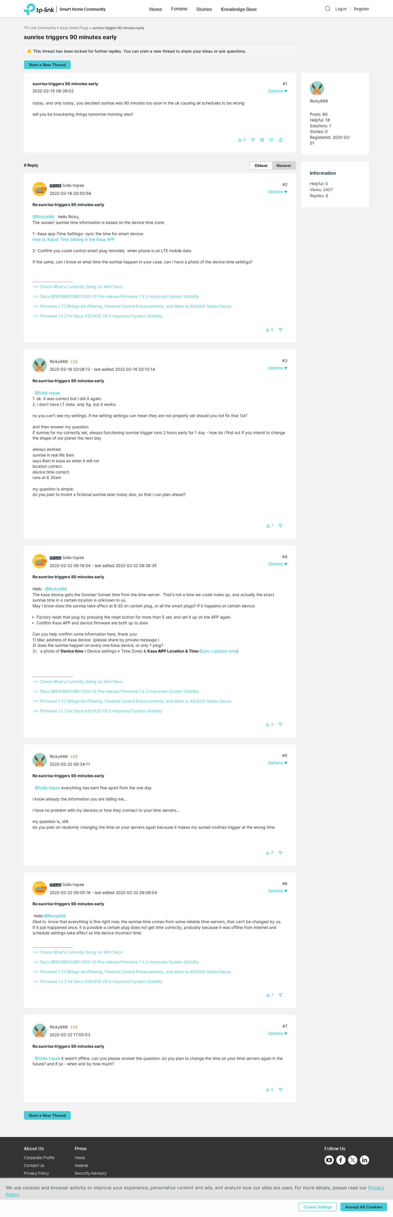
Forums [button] (179, 8)
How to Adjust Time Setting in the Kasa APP (74, 239)
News (80, 1157)
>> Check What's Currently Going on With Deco (78, 286)
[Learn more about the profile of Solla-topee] (41, 188)
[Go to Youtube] (329, 1160)
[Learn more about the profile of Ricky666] (41, 364)
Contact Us (34, 1165)
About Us (34, 1148)
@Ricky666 (43, 216)
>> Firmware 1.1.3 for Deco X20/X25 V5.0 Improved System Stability (98, 315)
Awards (81, 1165)
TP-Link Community (40, 28)
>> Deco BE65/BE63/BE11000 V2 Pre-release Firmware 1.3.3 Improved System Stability (116, 296)
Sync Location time (219, 651)
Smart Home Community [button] (83, 9)
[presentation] (40, 189)
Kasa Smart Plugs (74, 28)
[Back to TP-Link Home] (39, 9)
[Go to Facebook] (341, 1160)
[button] (156, 8)
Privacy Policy (36, 1173)
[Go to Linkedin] (364, 1160)
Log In (341, 9)
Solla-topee (73, 185)
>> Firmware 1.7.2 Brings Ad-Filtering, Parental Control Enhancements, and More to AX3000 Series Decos (132, 306)
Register (361, 9)
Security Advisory (90, 1173)
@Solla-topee (47, 392)
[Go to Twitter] (352, 1160)
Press (81, 1148)
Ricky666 (59, 361)
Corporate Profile (39, 1157)
